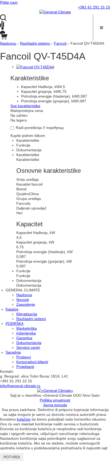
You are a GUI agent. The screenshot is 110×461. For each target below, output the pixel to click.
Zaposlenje (25, 304)
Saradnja (13, 352)
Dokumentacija (28, 343)
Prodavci (23, 357)
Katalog (12, 309)
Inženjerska (26, 333)
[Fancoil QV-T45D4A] (35, 67)
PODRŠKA (14, 323)
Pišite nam (9, 2)
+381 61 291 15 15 (94, 7)
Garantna (24, 338)
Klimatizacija (26, 314)
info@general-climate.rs (20, 386)
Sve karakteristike (25, 106)
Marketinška (26, 328)
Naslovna (24, 295)
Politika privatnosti (55, 400)
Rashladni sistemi (31, 319)
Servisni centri (28, 347)
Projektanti (25, 366)
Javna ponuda (55, 405)
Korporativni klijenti (32, 362)
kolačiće (23, 419)
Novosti (22, 299)
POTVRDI (11, 457)
